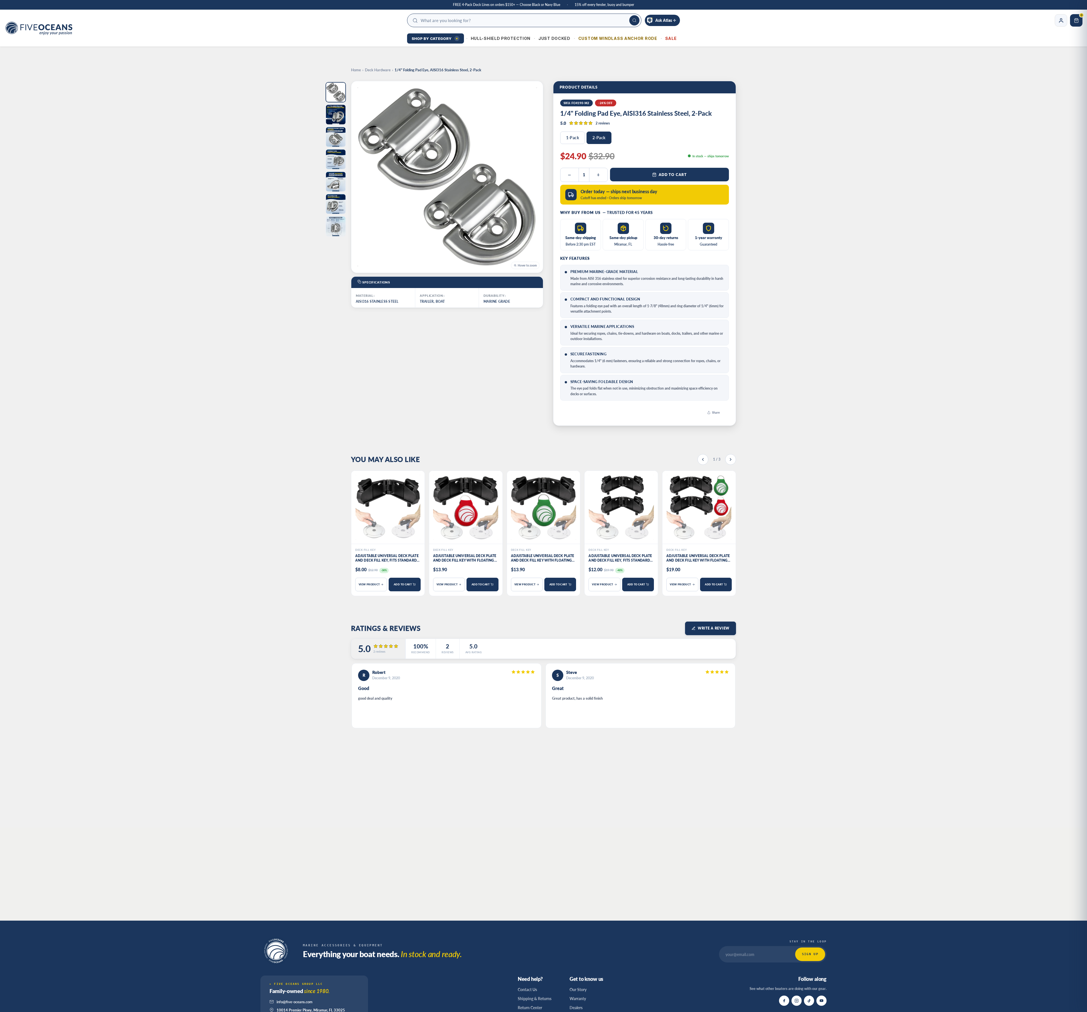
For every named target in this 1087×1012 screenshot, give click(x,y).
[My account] (1061, 20)
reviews (603, 123)
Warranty (578, 998)
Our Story (578, 989)
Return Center (530, 1007)
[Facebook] (784, 1001)
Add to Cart (673, 174)
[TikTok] (809, 1001)
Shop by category (435, 38)
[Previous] (702, 459)
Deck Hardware (378, 70)
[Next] (730, 459)
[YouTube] (821, 1001)
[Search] (634, 20)
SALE (671, 38)
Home (356, 70)
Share (716, 412)
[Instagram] (796, 1001)
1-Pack (572, 137)
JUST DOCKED (554, 38)
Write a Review (713, 628)
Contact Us (527, 989)
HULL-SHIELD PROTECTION (500, 38)
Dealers (576, 1007)
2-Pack (598, 137)
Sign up (810, 954)
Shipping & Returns (534, 998)
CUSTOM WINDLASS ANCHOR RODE (617, 38)
